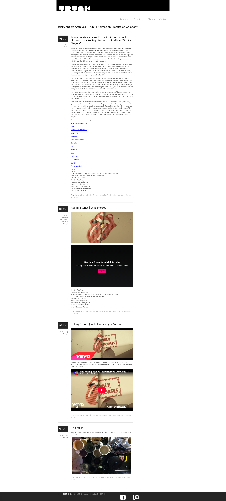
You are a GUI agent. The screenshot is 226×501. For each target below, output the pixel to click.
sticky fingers (126, 195)
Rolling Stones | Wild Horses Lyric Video (96, 324)
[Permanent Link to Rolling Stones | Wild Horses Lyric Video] (102, 359)
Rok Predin (107, 195)
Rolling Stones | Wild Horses (88, 207)
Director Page (64, 217)
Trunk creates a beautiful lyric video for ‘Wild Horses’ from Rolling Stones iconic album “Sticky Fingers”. (101, 40)
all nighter (78, 478)
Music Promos (64, 219)
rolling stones (116, 195)
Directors (138, 19)
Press (66, 45)
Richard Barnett (98, 195)
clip (67, 215)
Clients (151, 19)
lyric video (89, 195)
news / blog (64, 332)
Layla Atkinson (80, 195)
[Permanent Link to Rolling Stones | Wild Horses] (102, 243)
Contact (163, 19)
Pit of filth (77, 427)
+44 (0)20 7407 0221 (67, 494)
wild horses (74, 197)
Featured (124, 19)
